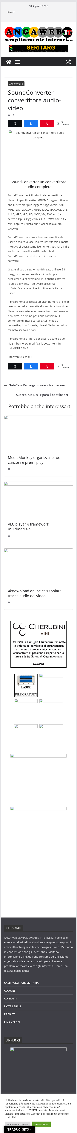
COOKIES (9, 990)
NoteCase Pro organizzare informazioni (37, 385)
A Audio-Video (16, 84)
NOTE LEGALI (12, 1006)
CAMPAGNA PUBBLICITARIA (21, 982)
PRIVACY (9, 1014)
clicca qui (26, 357)
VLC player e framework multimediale (28, 527)
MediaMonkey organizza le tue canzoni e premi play (34, 460)
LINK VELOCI (12, 1022)
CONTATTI (10, 998)
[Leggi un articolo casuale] (68, 61)
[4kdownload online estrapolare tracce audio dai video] (38, 551)
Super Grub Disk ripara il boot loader (42, 395)
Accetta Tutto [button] (41, 1124)
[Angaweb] (8, 61)
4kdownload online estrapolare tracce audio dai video (34, 593)
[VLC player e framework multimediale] (38, 484)
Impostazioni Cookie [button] (17, 1124)
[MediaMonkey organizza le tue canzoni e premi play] (38, 418)
